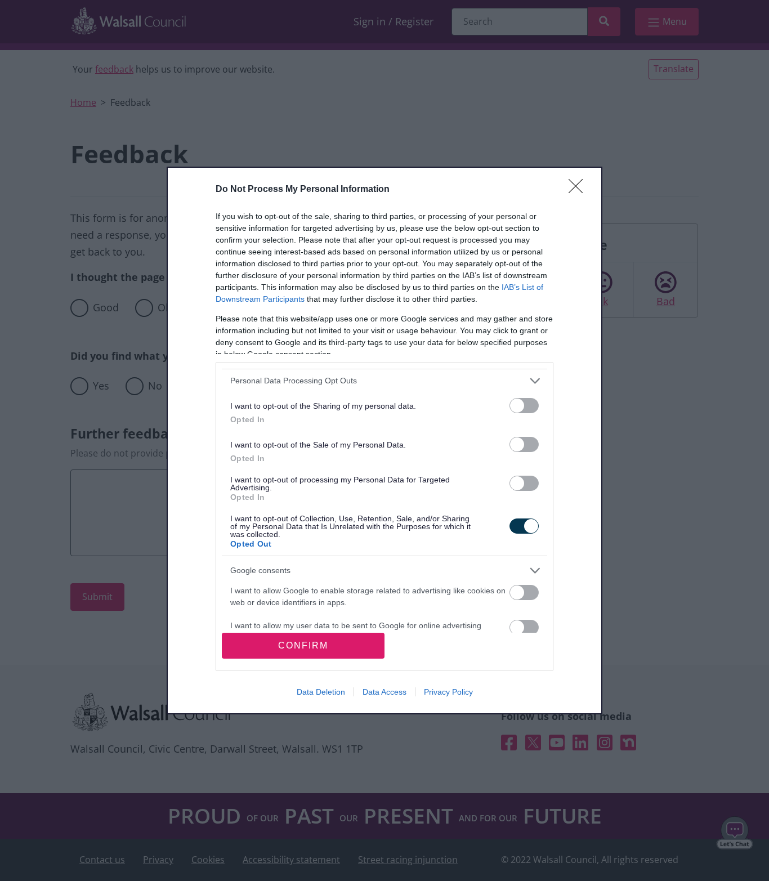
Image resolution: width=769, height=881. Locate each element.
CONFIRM (303, 645)
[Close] (579, 189)
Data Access (384, 691)
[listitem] (384, 381)
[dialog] (384, 441)
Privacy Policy (448, 691)
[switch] (524, 405)
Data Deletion (321, 691)
